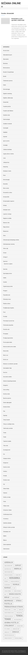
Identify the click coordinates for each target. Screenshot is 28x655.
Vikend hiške (6, 488)
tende (7, 619)
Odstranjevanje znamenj (9, 244)
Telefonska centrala (8, 428)
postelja (8, 604)
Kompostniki (6, 196)
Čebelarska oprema (7, 80)
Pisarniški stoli (6, 295)
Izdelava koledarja (7, 149)
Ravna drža (5, 351)
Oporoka (5, 269)
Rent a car (5, 355)
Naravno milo (6, 222)
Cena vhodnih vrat (8, 565)
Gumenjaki (5, 128)
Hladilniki (5, 132)
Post (4, 312)
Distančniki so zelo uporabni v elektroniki (17, 19)
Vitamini (5, 493)
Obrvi (4, 235)
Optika (4, 277)
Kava (4, 175)
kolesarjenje (7, 584)
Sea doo (5, 372)
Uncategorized (6, 450)
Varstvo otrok (6, 467)
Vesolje (5, 475)
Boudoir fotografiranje (8, 72)
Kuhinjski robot (6, 209)
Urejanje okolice (7, 458)
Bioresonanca (6, 67)
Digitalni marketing (7, 93)
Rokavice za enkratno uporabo (10, 363)
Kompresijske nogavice (8, 201)
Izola (4, 158)
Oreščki (5, 282)
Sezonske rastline (7, 376)
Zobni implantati (7, 544)
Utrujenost (5, 462)
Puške (14, 609)
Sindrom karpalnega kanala (9, 381)
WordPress (23, 652)
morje (6, 597)
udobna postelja (11, 623)
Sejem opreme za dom (9, 612)
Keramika (5, 184)
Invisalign (5, 145)
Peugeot (5, 290)
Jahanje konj (6, 162)
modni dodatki (15, 594)
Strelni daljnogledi (7, 402)
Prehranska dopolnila (8, 325)
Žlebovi (5, 540)
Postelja (5, 316)
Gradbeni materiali (7, 123)
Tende (4, 437)
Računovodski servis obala (9, 346)
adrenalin (8, 562)
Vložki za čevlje (6, 497)
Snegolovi (5, 385)
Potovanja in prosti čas (8, 320)
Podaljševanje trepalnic (8, 308)
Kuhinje (5, 205)
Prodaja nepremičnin (8, 338)
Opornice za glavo (8, 263)
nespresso (8, 601)
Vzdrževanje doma (7, 514)
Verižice (5, 471)
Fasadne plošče (7, 106)
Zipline (4, 536)
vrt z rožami (7, 628)
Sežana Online (11, 3)
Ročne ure (5, 359)
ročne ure (21, 609)
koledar (6, 581)
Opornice (5, 261)
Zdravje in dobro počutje (9, 527)
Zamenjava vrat (16, 628)
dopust (18, 565)
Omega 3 (5, 257)
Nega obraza (6, 227)
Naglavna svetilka (7, 218)
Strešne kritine (6, 406)
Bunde (4, 76)
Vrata (4, 501)
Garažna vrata (6, 115)
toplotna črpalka (18, 619)
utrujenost (9, 626)
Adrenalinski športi (7, 54)
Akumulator (6, 59)
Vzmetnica (5, 518)
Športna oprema (7, 398)
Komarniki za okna (7, 192)
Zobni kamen (6, 548)
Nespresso (5, 231)
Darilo (4, 85)
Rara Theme (11, 652)
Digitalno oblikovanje (8, 98)
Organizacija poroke (8, 286)
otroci (19, 601)
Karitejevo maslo (7, 171)
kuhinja (16, 584)
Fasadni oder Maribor (8, 110)
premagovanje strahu (13, 607)
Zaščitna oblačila (7, 523)
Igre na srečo (6, 141)
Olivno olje (5, 248)
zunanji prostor (8, 638)
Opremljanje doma (7, 273)
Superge (5, 415)
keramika (14, 578)
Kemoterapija (6, 179)
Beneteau (5, 63)
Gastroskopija (6, 119)
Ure (4, 454)
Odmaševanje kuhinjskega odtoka (11, 239)
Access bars (6, 50)
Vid (4, 484)
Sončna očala (6, 394)
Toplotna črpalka (7, 441)
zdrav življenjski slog (9, 635)
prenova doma (7, 609)
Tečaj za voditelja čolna (8, 424)
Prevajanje (5, 333)
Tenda (4, 432)
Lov (14, 588)
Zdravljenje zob (6, 531)
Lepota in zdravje (7, 214)
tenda (19, 615)
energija (17, 569)
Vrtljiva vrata (6, 505)
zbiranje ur (6, 632)
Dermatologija (6, 89)
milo (5, 594)
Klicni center (6, 188)
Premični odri (6, 329)
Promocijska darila (7, 342)
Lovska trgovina (17, 591)
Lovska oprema (7, 591)
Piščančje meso (7, 299)
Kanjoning (5, 166)
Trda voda (5, 445)
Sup (4, 411)
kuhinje (7, 588)
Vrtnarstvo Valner (7, 510)
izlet (5, 578)
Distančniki (5, 102)
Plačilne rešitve (6, 303)
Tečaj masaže (6, 419)
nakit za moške (15, 597)
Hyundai (5, 136)
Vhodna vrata (6, 480)
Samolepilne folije (7, 368)
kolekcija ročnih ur (15, 581)
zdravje (15, 632)
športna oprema (18, 638)
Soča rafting (6, 389)
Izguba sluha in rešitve (8, 153)
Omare (4, 252)
